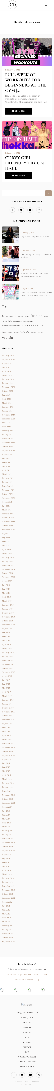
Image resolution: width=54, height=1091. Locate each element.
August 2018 (7, 629)
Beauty (5, 316)
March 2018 (6, 648)
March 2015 (6, 779)
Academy (27, 1033)
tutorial (10, 332)
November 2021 (8, 490)
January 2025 (7, 383)
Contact (27, 1047)
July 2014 (6, 811)
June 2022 (6, 462)
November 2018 (8, 617)
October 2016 (7, 716)
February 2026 (8, 355)
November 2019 (8, 569)
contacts (20, 316)
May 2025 (6, 367)
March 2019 (6, 601)
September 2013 (8, 850)
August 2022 (7, 454)
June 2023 (6, 423)
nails (22, 326)
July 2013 (6, 858)
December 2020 (8, 518)
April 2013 (6, 870)
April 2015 (6, 775)
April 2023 (6, 427)
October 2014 (7, 799)
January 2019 (7, 609)
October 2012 (7, 894)
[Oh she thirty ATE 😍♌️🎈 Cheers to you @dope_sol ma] (2, 990)
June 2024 (6, 395)
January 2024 (7, 411)
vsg (39, 332)
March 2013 (6, 874)
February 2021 (8, 514)
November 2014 (8, 795)
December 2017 (8, 660)
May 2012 (6, 914)
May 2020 (6, 546)
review (46, 326)
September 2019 (8, 577)
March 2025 (6, 375)
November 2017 (8, 664)
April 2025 (6, 371)
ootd (27, 325)
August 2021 (7, 502)
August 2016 (7, 724)
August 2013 (7, 854)
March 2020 (6, 553)
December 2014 (8, 791)
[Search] (48, 193)
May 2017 (6, 688)
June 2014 (6, 815)
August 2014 (7, 807)
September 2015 (8, 755)
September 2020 (8, 530)
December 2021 (8, 486)
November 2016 (8, 712)
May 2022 (6, 466)
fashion (37, 316)
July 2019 (6, 585)
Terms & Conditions (27, 1062)
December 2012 (8, 886)
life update (17, 321)
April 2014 (6, 823)
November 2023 (8, 415)
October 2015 (7, 752)
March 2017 (6, 696)
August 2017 (7, 676)
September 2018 (8, 625)
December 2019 (8, 565)
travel (4, 332)
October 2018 (7, 621)
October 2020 (7, 526)
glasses (46, 316)
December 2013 (8, 839)
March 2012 (6, 922)
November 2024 (8, 387)
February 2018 (8, 652)
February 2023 (8, 431)
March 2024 (6, 403)
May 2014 (6, 819)
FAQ (27, 1052)
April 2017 (6, 692)
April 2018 (6, 644)
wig (42, 332)
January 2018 (7, 656)
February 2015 (8, 783)
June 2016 (6, 728)
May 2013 (6, 866)
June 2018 (6, 637)
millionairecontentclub (11, 326)
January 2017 (7, 704)
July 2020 (6, 538)
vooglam (33, 332)
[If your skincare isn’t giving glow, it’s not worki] (44, 990)
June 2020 (6, 542)
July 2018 (6, 633)
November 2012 (8, 890)
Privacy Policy (27, 1067)
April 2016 (6, 736)
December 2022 (8, 439)
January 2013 (7, 882)
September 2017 (8, 672)
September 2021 (8, 498)
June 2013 (6, 862)
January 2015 (7, 787)
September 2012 (8, 898)
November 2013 (8, 843)
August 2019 (7, 581)
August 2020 (7, 534)
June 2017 (6, 684)
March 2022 (6, 474)
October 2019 (7, 573)
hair (10, 321)
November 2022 (8, 443)
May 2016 (6, 732)
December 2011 (8, 934)
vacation (16, 332)
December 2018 (8, 613)
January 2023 (7, 435)
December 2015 (8, 744)
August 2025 (7, 363)
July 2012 (6, 906)
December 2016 (8, 708)
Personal (40, 326)
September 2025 (8, 359)
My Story (27, 1023)
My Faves (27, 1042)
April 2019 (6, 597)
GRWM (4, 321)
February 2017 (8, 700)
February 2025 (8, 379)
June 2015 (6, 767)
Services (27, 1028)
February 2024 (8, 407)
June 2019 (6, 589)
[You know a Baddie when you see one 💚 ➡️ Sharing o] (30, 990)
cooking (26, 316)
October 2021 (7, 494)
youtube (8, 337)
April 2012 (6, 918)
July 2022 (6, 458)
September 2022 (8, 450)
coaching (13, 316)
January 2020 (7, 561)
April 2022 (6, 470)
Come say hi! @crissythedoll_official (24, 974)
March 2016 (6, 740)
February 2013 (8, 878)
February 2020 (8, 557)
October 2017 (7, 668)
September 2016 (8, 720)
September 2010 (8, 942)
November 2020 (8, 522)
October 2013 (7, 846)
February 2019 (8, 605)
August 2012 (7, 902)
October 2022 (7, 446)
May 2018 (6, 641)
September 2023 (8, 419)
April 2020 (6, 550)
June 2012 (6, 910)
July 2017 (6, 680)
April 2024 (6, 399)
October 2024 (7, 391)
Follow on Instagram (24, 980)
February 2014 (8, 831)
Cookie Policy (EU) (27, 1057)
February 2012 (8, 926)
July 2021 (6, 506)
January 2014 (7, 835)
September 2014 (8, 803)
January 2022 (7, 482)
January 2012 (7, 930)
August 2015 (7, 759)
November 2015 (8, 748)
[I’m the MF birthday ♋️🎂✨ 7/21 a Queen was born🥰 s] (16, 990)
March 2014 (6, 827)
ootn (33, 325)
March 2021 (6, 510)
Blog (27, 1037)
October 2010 (7, 938)
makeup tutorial (28, 321)
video (24, 331)
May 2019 (6, 593)
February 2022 (8, 478)
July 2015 (6, 763)
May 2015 (6, 771)
